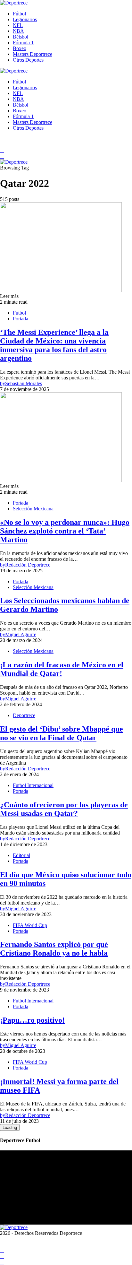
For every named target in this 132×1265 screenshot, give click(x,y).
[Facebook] (2, 139)
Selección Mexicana (33, 508)
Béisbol (20, 36)
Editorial (21, 855)
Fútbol (19, 13)
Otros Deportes (28, 60)
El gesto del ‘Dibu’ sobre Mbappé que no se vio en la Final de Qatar (61, 733)
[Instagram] (2, 150)
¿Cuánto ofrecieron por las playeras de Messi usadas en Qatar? (64, 809)
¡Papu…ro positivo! (32, 1020)
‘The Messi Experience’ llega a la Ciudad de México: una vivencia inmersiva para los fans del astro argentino (54, 345)
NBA (18, 31)
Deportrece (24, 715)
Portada (20, 318)
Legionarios (25, 19)
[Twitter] (2, 156)
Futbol (19, 313)
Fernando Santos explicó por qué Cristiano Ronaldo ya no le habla (54, 948)
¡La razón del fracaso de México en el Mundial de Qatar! (61, 669)
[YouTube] (2, 144)
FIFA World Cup (30, 925)
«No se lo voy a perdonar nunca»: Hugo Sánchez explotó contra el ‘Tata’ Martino (64, 531)
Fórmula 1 (23, 42)
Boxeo (19, 48)
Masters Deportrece (32, 54)
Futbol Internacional (33, 785)
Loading (10, 1127)
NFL (18, 25)
